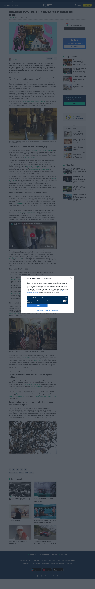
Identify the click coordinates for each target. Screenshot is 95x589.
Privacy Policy (55, 310)
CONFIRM (37, 305)
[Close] (71, 278)
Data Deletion (40, 310)
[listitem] (47, 297)
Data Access (47, 310)
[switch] (65, 301)
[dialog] (47, 294)
